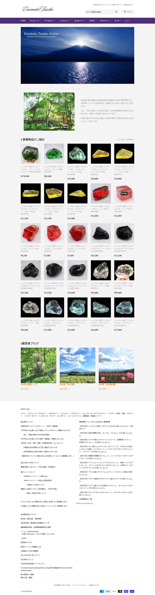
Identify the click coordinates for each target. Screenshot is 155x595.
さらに (127, 21)
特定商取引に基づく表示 (62, 585)
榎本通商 (29, 591)
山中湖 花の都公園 (107, 384)
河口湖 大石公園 (67, 384)
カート (129, 12)
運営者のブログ (94, 585)
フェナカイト (64, 21)
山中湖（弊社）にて (29, 384)
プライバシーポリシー (79, 585)
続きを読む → (26, 389)
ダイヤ (117, 21)
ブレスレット (34, 21)
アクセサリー (49, 21)
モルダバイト (79, 21)
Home (23, 21)
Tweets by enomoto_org (84, 503)
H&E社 (92, 21)
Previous (25, 55)
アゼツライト (104, 21)
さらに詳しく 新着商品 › (125, 139)
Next (129, 55)
